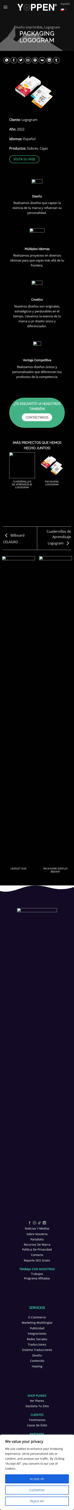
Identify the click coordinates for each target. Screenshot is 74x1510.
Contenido (37, 1361)
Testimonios (37, 1420)
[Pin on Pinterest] (35, 60)
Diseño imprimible (28, 27)
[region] (37, 1472)
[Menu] (5, 7)
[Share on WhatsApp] (6, 60)
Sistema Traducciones (37, 1350)
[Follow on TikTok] (39, 1223)
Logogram (52, 27)
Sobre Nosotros (37, 1234)
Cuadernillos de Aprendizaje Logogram (59, 537)
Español (65, 3)
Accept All (37, 1479)
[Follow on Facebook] (29, 1223)
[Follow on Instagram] (34, 1223)
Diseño (37, 1355)
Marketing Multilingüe (37, 1323)
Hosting (37, 1366)
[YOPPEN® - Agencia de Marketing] (37, 7)
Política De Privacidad (37, 1249)
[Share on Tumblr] (56, 60)
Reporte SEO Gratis (37, 1260)
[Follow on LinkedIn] (44, 1223)
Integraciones (37, 1333)
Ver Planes (37, 1401)
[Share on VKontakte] (42, 60)
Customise (37, 1490)
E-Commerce (37, 1317)
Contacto (37, 1255)
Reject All (37, 1501)
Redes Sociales (37, 1339)
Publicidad (37, 1328)
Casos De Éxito (37, 1425)
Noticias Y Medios (37, 1228)
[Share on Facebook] (13, 60)
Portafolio (37, 1239)
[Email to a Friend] (28, 60)
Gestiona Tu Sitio (37, 1406)
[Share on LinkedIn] (49, 60)
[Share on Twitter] (21, 60)
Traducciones (37, 1344)
